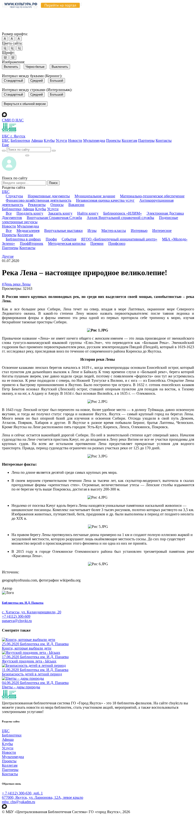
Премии (96, 243)
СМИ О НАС (13, 120)
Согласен (10, 29)
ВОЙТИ (13, 154)
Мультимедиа (94, 140)
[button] (5, 145)
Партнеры (146, 140)
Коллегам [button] (25, 235)
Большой (56, 80)
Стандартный (13, 80)
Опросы (57, 205)
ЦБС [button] (6, 192)
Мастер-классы (113, 230)
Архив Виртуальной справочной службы (120, 218)
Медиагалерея (27, 230)
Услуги (61, 140)
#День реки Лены (16, 284)
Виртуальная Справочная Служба (54, 218)
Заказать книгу (60, 213)
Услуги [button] (53, 209)
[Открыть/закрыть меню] (27, 155)
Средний (36, 80)
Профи (51, 239)
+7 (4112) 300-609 (16, 616)
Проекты (113, 140)
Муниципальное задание (95, 196)
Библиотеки (20, 140)
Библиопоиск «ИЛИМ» (122, 213)
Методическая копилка (67, 243)
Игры (92, 230)
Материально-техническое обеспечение (152, 196)
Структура (14, 196)
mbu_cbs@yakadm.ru (18, 802)
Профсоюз (116, 243)
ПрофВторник (31, 243)
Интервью (139, 230)
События (69, 239)
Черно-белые (35, 66)
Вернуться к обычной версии (25, 104)
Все (9, 213)
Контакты (164, 140)
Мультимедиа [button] (28, 226)
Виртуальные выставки (63, 230)
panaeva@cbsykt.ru (17, 621)
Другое (8, 256)
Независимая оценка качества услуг (105, 200)
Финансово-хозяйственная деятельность (38, 200)
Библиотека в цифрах (23, 239)
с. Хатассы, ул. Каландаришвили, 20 (31, 612)
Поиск (53, 183)
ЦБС (6, 140)
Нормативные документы (49, 196)
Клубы (49, 140)
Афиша (37, 140)
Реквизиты (37, 205)
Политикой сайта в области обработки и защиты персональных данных (63, 16)
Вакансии (76, 205)
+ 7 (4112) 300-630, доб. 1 (22, 793)
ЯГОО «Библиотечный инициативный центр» (119, 239)
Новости (75, 140)
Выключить (60, 66)
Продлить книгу (29, 213)
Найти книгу (87, 213)
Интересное (162, 230)
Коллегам (129, 140)
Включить (11, 66)
